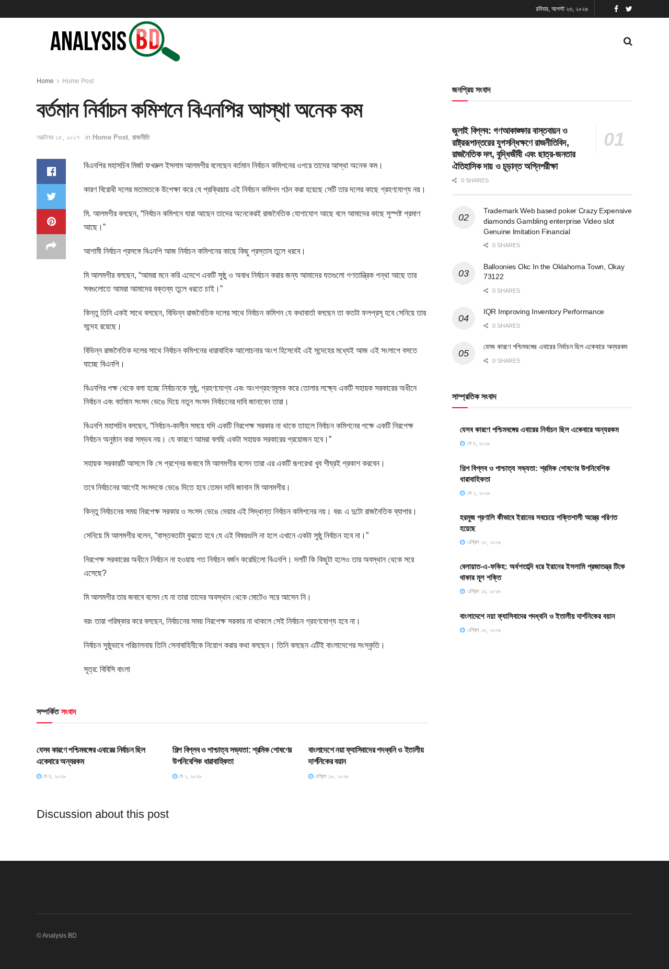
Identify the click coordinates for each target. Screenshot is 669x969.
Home (45, 81)
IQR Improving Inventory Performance (543, 311)
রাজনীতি (140, 137)
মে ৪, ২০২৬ (53, 776)
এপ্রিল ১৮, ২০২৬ (330, 776)
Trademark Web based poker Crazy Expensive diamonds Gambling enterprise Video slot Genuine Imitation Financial (557, 220)
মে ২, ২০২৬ (189, 776)
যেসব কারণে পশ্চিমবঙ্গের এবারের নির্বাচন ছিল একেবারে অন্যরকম (555, 346)
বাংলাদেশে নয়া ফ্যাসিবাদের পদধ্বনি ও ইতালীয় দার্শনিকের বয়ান (537, 616)
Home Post (78, 81)
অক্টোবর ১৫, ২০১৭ (58, 137)
